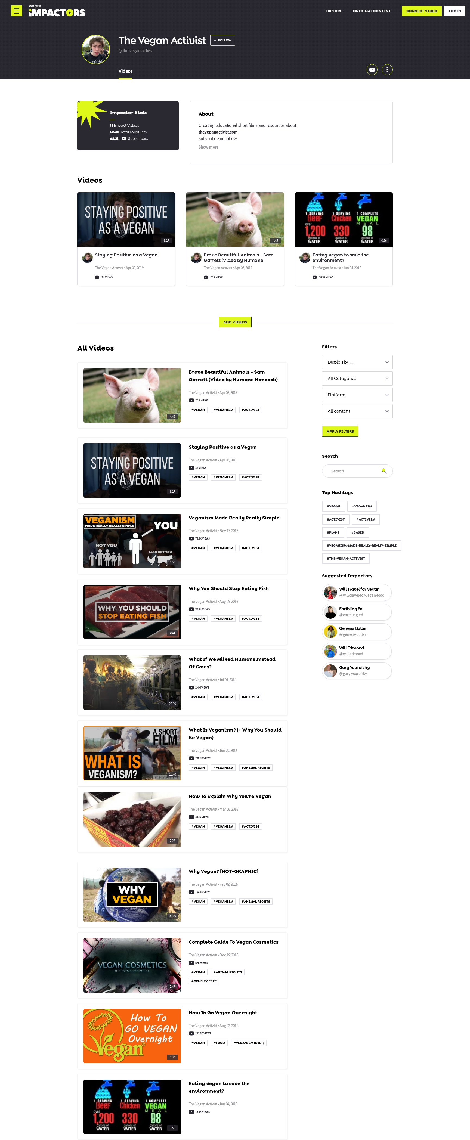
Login (455, 10)
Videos (125, 71)
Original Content (372, 10)
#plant (333, 532)
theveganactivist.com (218, 131)
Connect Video (421, 10)
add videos (235, 322)
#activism (366, 519)
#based (357, 532)
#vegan (333, 506)
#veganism (362, 506)
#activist (336, 519)
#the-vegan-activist (346, 558)
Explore (334, 10)
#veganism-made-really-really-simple (362, 545)
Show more (208, 147)
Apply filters (340, 431)
